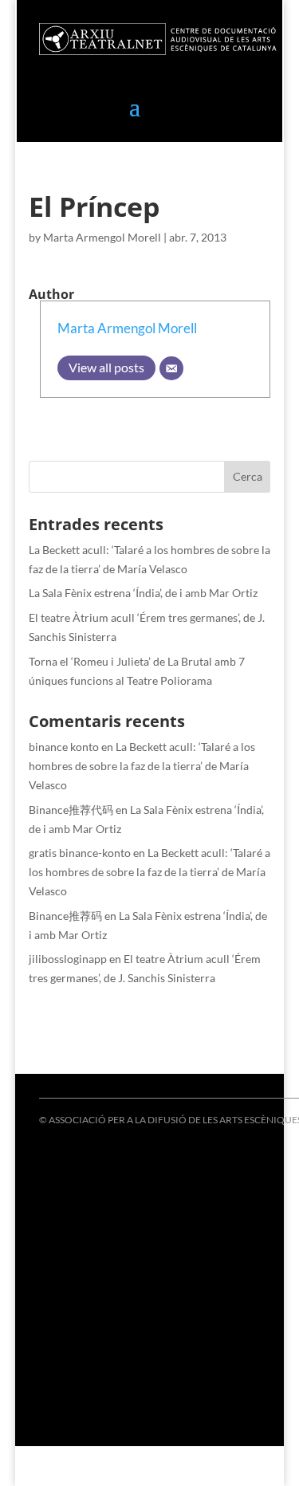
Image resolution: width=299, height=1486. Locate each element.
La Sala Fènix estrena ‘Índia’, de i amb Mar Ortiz (143, 593)
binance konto (64, 746)
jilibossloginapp (68, 958)
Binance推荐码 (65, 915)
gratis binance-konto (80, 852)
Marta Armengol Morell (102, 237)
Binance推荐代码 (71, 809)
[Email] (171, 368)
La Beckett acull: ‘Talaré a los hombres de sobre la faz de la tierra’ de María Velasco (142, 766)
